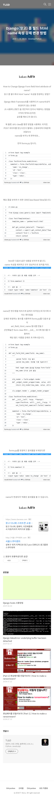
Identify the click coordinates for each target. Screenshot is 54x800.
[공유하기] (12, 560)
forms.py (7, 182)
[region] (27, 165)
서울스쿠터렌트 (13, 541)
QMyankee (31, 788)
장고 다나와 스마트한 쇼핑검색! (19, 523)
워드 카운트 (43, 788)
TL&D (6, 4)
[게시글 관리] (16, 560)
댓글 (6, 731)
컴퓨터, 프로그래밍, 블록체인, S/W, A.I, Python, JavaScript (19, 744)
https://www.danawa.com (16, 519)
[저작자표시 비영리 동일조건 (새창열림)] (33, 561)
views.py (7, 240)
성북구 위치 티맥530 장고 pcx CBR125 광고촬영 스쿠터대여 (27, 546)
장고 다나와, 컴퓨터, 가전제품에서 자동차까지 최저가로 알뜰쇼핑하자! (19, 528)
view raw (46, 182)
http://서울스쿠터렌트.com (16, 538)
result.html (8, 294)
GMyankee (10, 788)
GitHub (26, 182)
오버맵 (21, 788)
